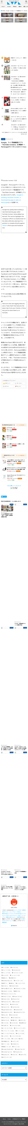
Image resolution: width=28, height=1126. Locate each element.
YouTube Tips (7, 1052)
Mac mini (14, 1015)
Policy (9, 1119)
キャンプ (20, 1033)
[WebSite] (14, 925)
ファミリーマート (8, 1031)
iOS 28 (5, 986)
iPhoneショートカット (9, 994)
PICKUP (14, 986)
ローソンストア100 (8, 1033)
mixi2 (14, 1054)
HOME (3, 10)
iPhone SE (7, 1001)
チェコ (5, 975)
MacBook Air (7, 1012)
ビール (6, 967)
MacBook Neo (7, 980)
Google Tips (20, 1049)
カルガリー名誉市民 (16, 917)
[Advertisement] (14, 39)
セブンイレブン (20, 1028)
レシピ (5, 1036)
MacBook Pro (20, 1012)
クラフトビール (18, 972)
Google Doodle (8, 1049)
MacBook (18, 1009)
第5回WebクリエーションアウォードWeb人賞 (14, 911)
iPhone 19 (6, 999)
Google (7, 10)
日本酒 (13, 978)
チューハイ (6, 970)
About (4, 1119)
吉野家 (23, 1023)
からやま (14, 1023)
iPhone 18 (18, 996)
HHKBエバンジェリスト (10, 913)
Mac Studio (16, 1017)
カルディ (15, 1041)
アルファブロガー (18, 910)
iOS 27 (5, 1004)
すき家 (5, 1025)
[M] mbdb (21, 1124)
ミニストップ (21, 983)
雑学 (17, 991)
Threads (18, 1052)
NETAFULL (11, 1122)
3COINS (15, 1044)
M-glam (15, 1124)
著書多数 (4, 922)
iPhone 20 (16, 999)
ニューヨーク (15, 975)
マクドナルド (15, 1025)
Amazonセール (20, 988)
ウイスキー (19, 980)
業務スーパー (7, 1046)
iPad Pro (15, 1004)
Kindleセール (7, 991)
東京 (5, 983)
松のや (22, 1020)
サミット (16, 1046)
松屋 (14, 1020)
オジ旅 (22, 919)
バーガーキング (7, 1028)
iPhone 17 (7, 996)
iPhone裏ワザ (7, 988)
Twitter (4, 225)
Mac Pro (6, 1017)
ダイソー (6, 1044)
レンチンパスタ (16, 1036)
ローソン (20, 1031)
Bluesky (6, 1054)
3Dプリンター (7, 1057)
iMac (5, 1015)
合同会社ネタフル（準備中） (19, 1119)
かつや (5, 1023)
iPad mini (15, 1007)
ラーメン (6, 1038)
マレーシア (6, 972)
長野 (5, 978)
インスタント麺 (18, 1038)
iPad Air (6, 1007)
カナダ (15, 967)
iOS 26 (16, 1001)
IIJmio (23, 1054)
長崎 (12, 983)
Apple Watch (7, 1009)
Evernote (16, 970)
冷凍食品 (6, 1041)
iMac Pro (6, 1020)
